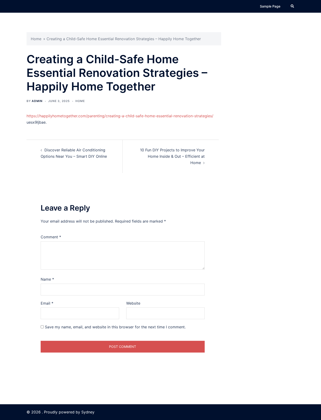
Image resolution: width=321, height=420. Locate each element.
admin (37, 101)
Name (47, 279)
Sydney (87, 412)
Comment (51, 237)
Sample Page (270, 6)
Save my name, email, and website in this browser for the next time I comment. (115, 327)
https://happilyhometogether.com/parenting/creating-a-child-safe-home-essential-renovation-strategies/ (120, 116)
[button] (292, 6)
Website (133, 303)
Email (47, 303)
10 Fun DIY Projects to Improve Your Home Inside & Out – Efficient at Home (172, 156)
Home (36, 38)
